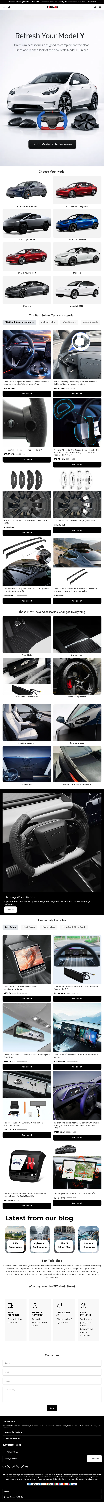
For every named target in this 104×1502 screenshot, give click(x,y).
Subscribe (94, 1458)
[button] (4, 7)
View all (10, 909)
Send (52, 1408)
